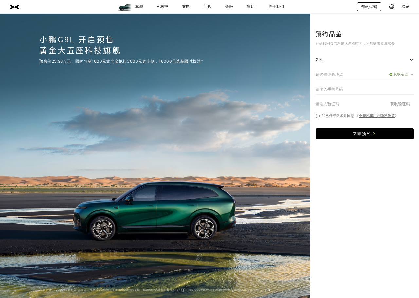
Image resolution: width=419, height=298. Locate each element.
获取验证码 (400, 103)
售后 (251, 6)
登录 (405, 7)
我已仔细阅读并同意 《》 (360, 116)
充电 (186, 6)
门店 (207, 6)
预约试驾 (369, 6)
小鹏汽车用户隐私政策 (377, 116)
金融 (229, 6)
